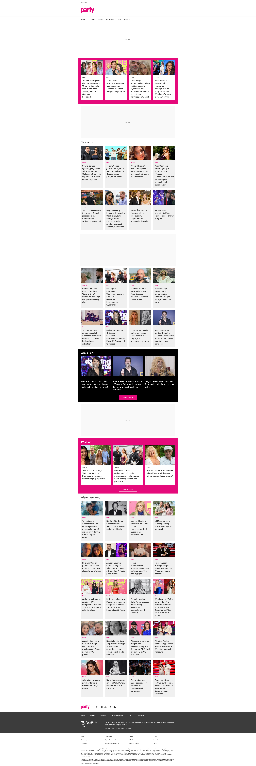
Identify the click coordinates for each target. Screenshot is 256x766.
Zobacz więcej (128, 397)
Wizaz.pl (155, 740)
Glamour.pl (84, 740)
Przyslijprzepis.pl (134, 744)
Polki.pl (131, 736)
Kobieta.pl (132, 740)
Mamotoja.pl (108, 736)
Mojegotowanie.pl (110, 740)
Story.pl (155, 744)
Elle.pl (82, 736)
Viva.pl (155, 736)
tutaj (97, 763)
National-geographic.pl (112, 744)
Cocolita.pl (84, 744)
